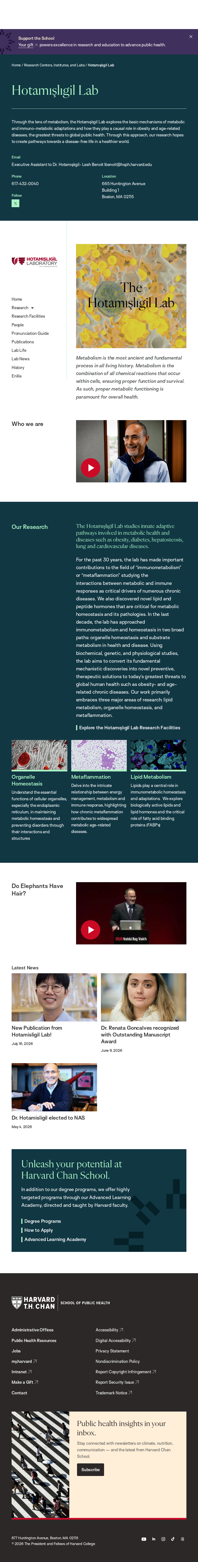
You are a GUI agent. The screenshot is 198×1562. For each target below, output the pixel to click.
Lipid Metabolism (151, 776)
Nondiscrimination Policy (118, 1361)
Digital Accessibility (113, 1340)
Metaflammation (91, 776)
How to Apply (38, 1230)
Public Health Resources (34, 1340)
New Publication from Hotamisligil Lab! (37, 1031)
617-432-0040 (25, 183)
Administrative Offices (33, 1329)
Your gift (25, 44)
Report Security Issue (115, 1382)
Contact (19, 1392)
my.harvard (22, 1361)
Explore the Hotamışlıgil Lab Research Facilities (129, 727)
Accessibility (107, 1329)
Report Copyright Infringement (123, 1371)
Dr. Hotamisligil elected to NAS (48, 1117)
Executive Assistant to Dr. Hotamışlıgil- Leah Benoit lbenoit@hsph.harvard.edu (82, 164)
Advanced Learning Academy (55, 1239)
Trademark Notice (111, 1392)
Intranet (19, 1371)
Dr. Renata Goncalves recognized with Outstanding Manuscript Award (140, 1034)
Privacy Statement (112, 1350)
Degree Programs (42, 1221)
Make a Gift (22, 1382)
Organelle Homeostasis (27, 780)
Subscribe (90, 1469)
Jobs (16, 1350)
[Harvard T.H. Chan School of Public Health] (61, 1303)
